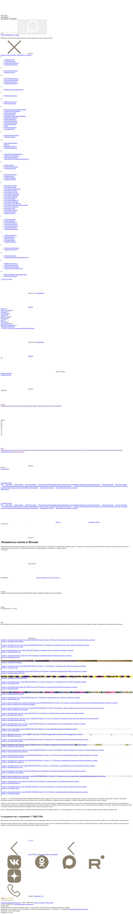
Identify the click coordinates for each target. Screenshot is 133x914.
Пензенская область (10, 174)
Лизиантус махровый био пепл (10, 699)
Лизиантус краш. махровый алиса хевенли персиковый (18, 704)
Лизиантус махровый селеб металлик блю (14, 678)
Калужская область (10, 113)
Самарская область (10, 219)
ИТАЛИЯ (18, 406)
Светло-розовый (87, 450)
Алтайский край (9, 59)
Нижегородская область (11, 156)
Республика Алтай (10, 187)
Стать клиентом (6, 323)
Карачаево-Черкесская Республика (15, 116)
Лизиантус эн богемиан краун (10, 683)
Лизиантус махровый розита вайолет (12, 641)
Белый (3, 450)
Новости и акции (6, 310)
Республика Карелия (10, 197)
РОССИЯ (52, 406)
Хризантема (34, 488)
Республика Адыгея (10, 185)
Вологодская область (10, 82)
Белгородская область (11, 71)
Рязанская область (9, 213)
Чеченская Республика (11, 265)
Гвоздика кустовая (121, 484)
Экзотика (74, 488)
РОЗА (3, 35)
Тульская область (9, 240)
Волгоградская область (11, 80)
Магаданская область (10, 143)
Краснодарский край (10, 122)
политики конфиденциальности (78, 909)
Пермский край (9, 176)
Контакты (4, 312)
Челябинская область (10, 263)
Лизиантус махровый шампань (10, 793)
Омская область (9, 165)
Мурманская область (10, 148)
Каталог (3, 308)
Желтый (18, 450)
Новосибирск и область (24, 55)
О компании (5, 313)
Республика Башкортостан (12, 189)
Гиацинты (25, 486)
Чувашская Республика (11, 267)
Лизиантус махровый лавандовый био (12, 673)
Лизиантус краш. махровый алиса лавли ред (14, 751)
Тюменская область (10, 242)
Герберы (19, 486)
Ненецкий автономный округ (13, 154)
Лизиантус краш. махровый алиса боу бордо (14, 709)
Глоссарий (4, 318)
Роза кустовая (14, 35)
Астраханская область (11, 64)
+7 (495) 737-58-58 (6, 279)
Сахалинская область (10, 224)
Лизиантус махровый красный (10, 657)
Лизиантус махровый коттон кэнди (12, 767)
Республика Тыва (9, 208)
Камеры (30, 307)
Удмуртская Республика (11, 248)
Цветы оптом (5, 469)
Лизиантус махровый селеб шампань (12, 772)
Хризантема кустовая (47, 488)
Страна (3, 404)
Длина (3, 420)
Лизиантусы (66, 484)
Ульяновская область (10, 249)
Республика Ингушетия (11, 193)
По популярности (41, 577)
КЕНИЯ (24, 406)
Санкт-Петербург (11, 55)
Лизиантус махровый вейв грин (11, 652)
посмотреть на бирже (88, 640)
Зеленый (24, 450)
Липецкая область (9, 137)
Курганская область (10, 127)
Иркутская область (10, 103)
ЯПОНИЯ (58, 406)
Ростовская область (10, 211)
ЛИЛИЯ (7, 35)
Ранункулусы (99, 486)
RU (2, 357)
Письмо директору (40, 902)
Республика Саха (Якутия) (12, 203)
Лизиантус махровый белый (9, 688)
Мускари (56, 486)
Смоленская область (10, 227)
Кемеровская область (10, 118)
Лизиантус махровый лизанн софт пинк (13, 720)
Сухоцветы (124, 486)
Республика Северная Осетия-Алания (16, 205)
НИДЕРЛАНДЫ (43, 406)
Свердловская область (11, 226)
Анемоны (91, 484)
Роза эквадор (42, 484)
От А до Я (50, 577)
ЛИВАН (35, 406)
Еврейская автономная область (13, 89)
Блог (2, 320)
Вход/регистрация (18, 328)
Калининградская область (12, 111)
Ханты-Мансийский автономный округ (16, 257)
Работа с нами (5, 317)
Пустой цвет (72, 450)
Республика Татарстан (11, 207)
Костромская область (10, 121)
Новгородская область (11, 157)
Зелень (46, 486)
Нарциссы (62, 486)
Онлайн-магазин (29, 328)
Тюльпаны (4, 488)
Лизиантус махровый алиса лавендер (12, 762)
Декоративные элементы (36, 486)
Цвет (2, 448)
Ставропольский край (11, 229)
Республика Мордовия (11, 202)
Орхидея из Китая (79, 486)
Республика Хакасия (10, 210)
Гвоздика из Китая (108, 484)
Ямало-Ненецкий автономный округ (15, 274)
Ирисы (55, 484)
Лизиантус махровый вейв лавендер (12, 715)
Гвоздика (97, 484)
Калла (60, 484)
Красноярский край (10, 124)
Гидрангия (50, 484)
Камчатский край (9, 114)
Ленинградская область (11, 135)
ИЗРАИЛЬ (4, 406)
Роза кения (9, 484)
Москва (3, 55)
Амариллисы (83, 484)
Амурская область (9, 61)
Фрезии (28, 488)
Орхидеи (69, 486)
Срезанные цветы (6, 483)
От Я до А (57, 577)
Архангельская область (11, 63)
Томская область (9, 238)
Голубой (13, 450)
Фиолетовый (118, 450)
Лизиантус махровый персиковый (11, 662)
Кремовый (44, 450)
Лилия (51, 486)
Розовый (79, 450)
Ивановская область (10, 102)
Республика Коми (9, 198)
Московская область (10, 146)
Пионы (87, 486)
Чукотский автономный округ (13, 268)
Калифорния (40, 293)
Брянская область (9, 72)
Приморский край (10, 178)
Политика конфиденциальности (11, 902)
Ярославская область (10, 276)
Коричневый (31, 450)
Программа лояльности (8, 325)
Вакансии (4, 322)
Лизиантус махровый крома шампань (12, 757)
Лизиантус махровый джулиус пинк (12, 646)
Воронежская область (11, 83)
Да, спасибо (4, 19)
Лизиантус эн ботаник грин (9, 667)
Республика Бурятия (10, 190)
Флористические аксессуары (17, 488)
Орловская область (10, 168)
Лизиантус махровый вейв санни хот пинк (14, 725)
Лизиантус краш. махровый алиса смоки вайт (15, 778)
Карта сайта (49, 902)
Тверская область (9, 237)
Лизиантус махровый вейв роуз (10, 783)
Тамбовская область (10, 235)
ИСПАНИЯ (11, 406)
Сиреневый (100, 450)
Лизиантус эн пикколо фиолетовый (12, 741)
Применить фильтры (18, 452)
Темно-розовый (109, 450)
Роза (2, 484)
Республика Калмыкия (11, 195)
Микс (50, 450)
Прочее (92, 486)
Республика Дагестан (11, 192)
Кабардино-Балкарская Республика (15, 109)
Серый (94, 450)
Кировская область (10, 119)
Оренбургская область (11, 167)
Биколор (8, 450)
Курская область (9, 129)
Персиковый (56, 450)
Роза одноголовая (30, 484)
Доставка (4, 315)
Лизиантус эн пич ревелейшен (10, 730)
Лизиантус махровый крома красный (12, 694)
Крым (6, 126)
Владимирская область (11, 78)
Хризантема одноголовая (64, 488)
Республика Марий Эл (11, 200)
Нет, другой (13, 19)
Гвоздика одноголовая (10, 486)
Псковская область (10, 179)
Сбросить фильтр (6, 452)
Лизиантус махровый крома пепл (11, 736)
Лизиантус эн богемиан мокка (10, 788)
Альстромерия (74, 484)
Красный (38, 450)
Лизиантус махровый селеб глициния (12, 746)
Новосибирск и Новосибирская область (16, 159)
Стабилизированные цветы (112, 486)
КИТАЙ (30, 406)
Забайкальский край (10, 95)
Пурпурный (64, 450)
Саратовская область (10, 222)
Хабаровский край (10, 256)
